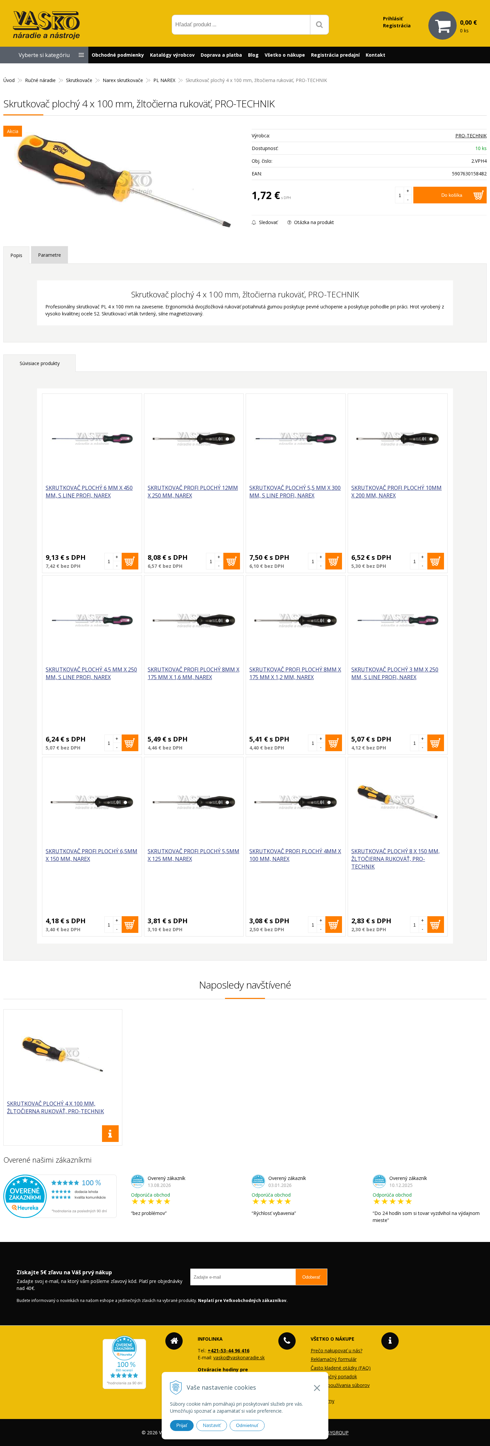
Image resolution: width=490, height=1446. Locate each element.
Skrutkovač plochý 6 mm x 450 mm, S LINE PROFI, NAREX (89, 491)
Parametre (49, 255)
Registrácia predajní (335, 55)
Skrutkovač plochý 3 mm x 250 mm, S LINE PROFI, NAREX (394, 673)
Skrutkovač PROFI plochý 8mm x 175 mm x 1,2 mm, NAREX (295, 673)
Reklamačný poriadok (334, 1376)
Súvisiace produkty (40, 363)
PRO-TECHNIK (471, 135)
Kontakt (375, 55)
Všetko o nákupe (285, 55)
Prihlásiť (393, 18)
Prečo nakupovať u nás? (336, 1350)
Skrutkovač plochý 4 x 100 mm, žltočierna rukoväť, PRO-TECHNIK (55, 1107)
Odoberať (311, 1277)
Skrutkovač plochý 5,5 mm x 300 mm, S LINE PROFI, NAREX (295, 491)
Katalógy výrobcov (172, 55)
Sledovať (268, 222)
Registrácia (397, 25)
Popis (16, 255)
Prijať (181, 1425)
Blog (253, 55)
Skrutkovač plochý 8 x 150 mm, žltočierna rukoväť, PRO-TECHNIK (395, 859)
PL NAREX (164, 80)
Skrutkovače (79, 80)
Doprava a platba (221, 55)
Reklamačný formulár (334, 1359)
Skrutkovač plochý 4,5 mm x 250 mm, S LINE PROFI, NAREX (91, 673)
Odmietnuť (247, 1425)
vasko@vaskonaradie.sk (239, 1357)
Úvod (9, 80)
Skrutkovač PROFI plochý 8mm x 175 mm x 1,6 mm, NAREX (193, 673)
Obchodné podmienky (118, 55)
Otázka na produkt (313, 222)
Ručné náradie (40, 80)
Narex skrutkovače (123, 80)
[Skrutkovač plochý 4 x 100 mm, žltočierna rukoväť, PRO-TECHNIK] (124, 182)
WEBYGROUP (334, 1432)
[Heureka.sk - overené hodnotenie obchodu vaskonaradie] (60, 1214)
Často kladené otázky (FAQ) (341, 1368)
